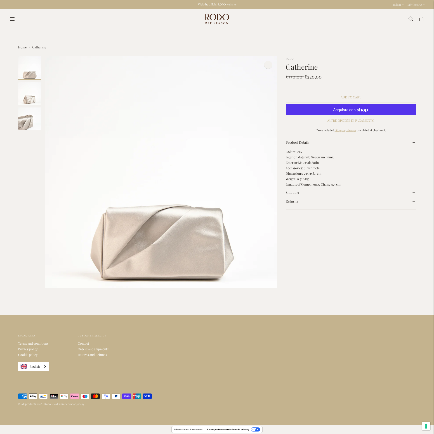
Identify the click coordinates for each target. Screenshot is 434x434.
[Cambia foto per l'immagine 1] (29, 67)
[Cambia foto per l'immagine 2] (29, 93)
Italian (397, 4)
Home (22, 47)
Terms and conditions (33, 343)
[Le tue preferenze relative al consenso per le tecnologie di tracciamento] (426, 426)
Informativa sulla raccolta (188, 429)
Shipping (292, 192)
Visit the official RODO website (217, 4)
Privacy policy (28, 349)
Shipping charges (345, 130)
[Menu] (12, 19)
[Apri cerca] (411, 19)
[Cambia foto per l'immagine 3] (29, 118)
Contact (83, 343)
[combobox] (33, 366)
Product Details (297, 142)
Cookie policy (28, 355)
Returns (292, 201)
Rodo (290, 58)
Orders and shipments (93, 349)
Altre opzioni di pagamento (350, 121)
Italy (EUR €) (414, 4)
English (35, 366)
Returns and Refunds (92, 355)
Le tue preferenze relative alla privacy (228, 429)
